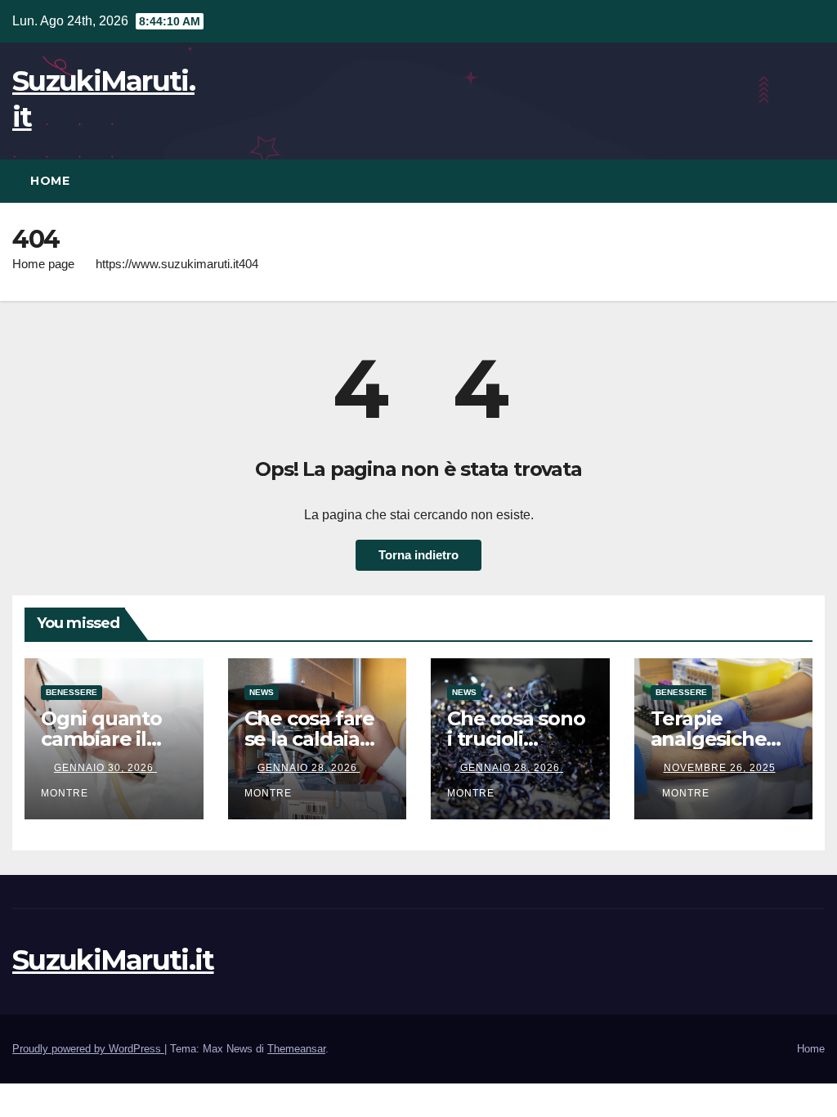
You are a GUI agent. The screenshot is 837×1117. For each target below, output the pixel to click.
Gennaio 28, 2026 (308, 768)
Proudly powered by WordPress (88, 1049)
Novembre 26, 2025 (720, 768)
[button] (813, 180)
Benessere (71, 692)
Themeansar (296, 1049)
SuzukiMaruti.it (113, 960)
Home (49, 180)
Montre (685, 793)
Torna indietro (418, 555)
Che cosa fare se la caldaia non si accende (316, 739)
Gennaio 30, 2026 (105, 768)
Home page (43, 264)
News (261, 692)
